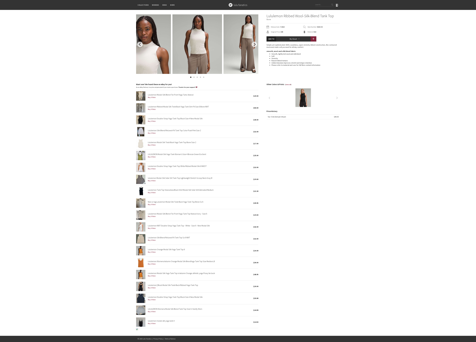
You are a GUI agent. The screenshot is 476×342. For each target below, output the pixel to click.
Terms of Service (170, 339)
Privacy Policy (158, 339)
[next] (254, 44)
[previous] (140, 44)
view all (288, 84)
